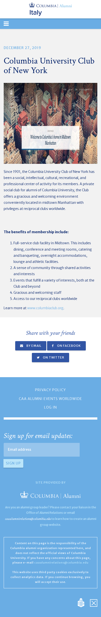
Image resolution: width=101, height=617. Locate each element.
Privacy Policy (50, 390)
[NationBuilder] (83, 602)
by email (33, 345)
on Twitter (53, 357)
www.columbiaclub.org (45, 308)
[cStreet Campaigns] (93, 602)
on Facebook (68, 345)
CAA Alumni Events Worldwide (50, 399)
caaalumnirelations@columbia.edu (28, 518)
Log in (50, 407)
